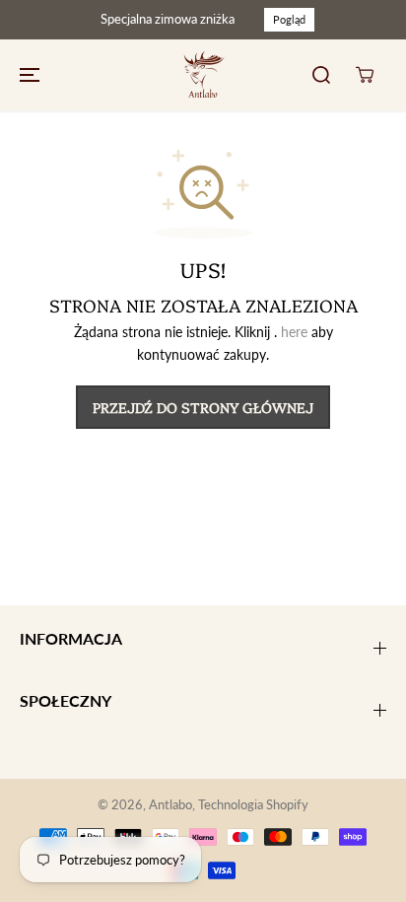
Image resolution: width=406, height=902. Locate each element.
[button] (27, 75)
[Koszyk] (364, 75)
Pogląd (289, 19)
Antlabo (170, 804)
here (294, 331)
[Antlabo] (203, 75)
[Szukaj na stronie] (321, 75)
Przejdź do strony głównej (203, 407)
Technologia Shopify (253, 804)
